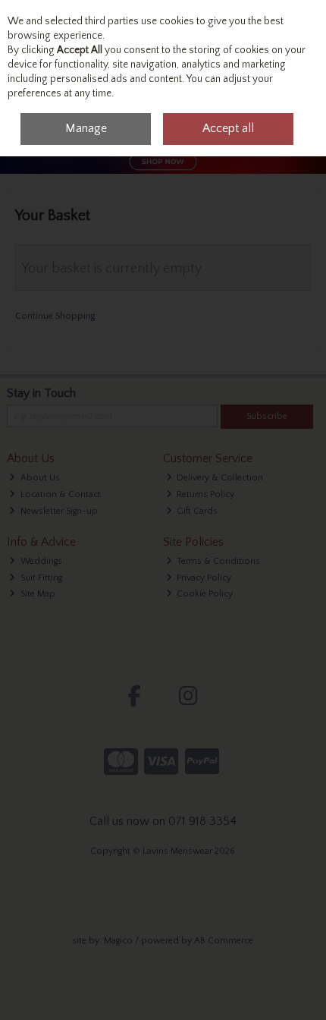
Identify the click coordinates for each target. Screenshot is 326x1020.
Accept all (228, 128)
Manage (86, 128)
